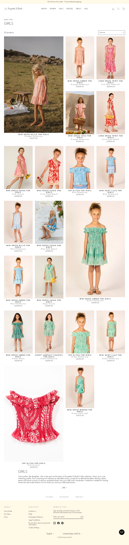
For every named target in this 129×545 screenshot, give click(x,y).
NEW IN (44, 9)
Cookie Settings (34, 528)
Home (6, 20)
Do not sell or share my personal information (39, 524)
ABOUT (78, 9)
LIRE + (64, 488)
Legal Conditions (34, 520)
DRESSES (69, 9)
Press (6, 517)
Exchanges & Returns (36, 517)
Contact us (32, 511)
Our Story (7, 514)
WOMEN (53, 9)
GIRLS (61, 9)
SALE (86, 9)
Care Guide (8, 511)
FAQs (30, 514)
